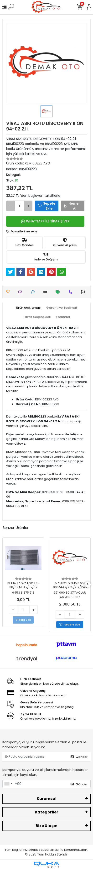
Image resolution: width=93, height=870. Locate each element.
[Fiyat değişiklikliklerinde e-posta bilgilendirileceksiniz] (59, 292)
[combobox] (8, 784)
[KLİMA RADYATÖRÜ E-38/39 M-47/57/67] (23, 558)
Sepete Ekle (49, 206)
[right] (88, 584)
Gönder (82, 757)
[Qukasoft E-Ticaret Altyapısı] (46, 865)
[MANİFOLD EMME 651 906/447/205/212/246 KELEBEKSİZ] (70, 558)
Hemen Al (74, 206)
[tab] (28, 307)
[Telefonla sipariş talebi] (71, 292)
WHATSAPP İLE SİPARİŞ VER (48, 221)
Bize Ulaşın (46, 825)
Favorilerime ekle (23, 231)
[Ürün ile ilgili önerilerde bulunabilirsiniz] (84, 292)
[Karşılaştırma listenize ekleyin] (46, 292)
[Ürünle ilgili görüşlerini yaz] (34, 292)
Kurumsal (47, 798)
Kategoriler (46, 812)
